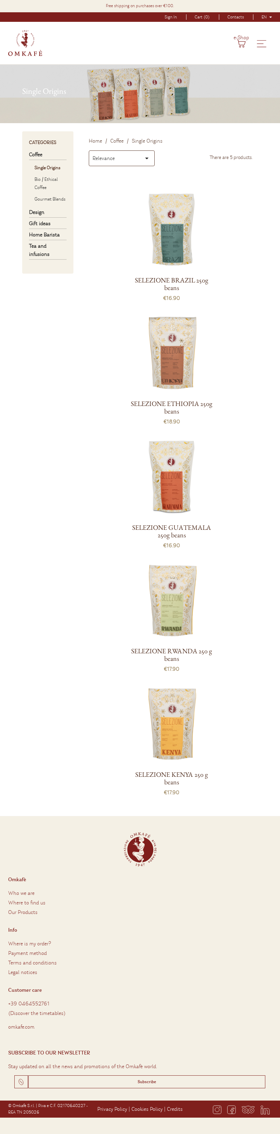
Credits (175, 1109)
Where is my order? (29, 944)
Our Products (23, 912)
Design (36, 212)
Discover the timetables (37, 1013)
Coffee (35, 154)
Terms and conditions (32, 963)
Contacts (235, 17)
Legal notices (22, 972)
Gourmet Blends (50, 199)
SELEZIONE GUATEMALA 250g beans (171, 531)
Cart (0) (202, 17)
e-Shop (241, 37)
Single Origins (47, 168)
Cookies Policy (147, 1109)
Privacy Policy (112, 1109)
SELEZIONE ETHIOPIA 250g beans (171, 407)
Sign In (171, 17)
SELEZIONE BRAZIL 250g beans (171, 284)
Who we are (21, 893)
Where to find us (26, 903)
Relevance (122, 158)
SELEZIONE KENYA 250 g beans (171, 778)
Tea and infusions (39, 250)
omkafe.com (21, 1027)
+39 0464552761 (29, 1004)
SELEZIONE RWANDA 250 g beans (171, 654)
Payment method (27, 953)
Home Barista (44, 235)
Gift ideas (40, 223)
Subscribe (147, 1082)
